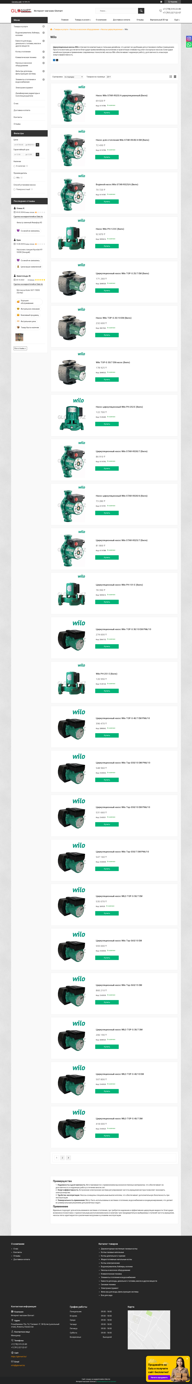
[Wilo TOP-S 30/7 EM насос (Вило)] (71, 370)
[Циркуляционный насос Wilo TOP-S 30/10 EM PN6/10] (71, 637)
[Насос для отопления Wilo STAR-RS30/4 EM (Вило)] (71, 148)
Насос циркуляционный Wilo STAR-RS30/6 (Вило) (121, 495)
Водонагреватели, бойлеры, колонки (28, 34)
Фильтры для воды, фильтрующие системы (26, 72)
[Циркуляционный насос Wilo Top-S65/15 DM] (71, 993)
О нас (16, 103)
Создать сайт (17, 2)
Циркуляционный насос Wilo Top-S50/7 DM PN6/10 (122, 851)
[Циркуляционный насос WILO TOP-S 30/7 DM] (71, 1038)
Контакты (18, 117)
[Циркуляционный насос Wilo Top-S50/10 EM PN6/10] (71, 815)
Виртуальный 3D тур (159, 20)
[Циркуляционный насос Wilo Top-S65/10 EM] (71, 949)
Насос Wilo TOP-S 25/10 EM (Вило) (114, 318)
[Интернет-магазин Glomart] (21, 11)
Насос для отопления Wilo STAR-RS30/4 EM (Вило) (122, 140)
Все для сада (106, 1295)
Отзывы (140, 20)
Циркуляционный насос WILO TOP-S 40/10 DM (120, 1074)
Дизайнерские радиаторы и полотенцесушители (28, 94)
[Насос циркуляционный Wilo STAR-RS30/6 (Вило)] (71, 504)
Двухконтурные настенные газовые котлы (119, 1249)
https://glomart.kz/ (19, 1357)
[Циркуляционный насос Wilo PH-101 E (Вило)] (71, 593)
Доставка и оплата (121, 20)
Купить (107, 113)
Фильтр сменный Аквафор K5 (29, 222)
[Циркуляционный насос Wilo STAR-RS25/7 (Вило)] (71, 548)
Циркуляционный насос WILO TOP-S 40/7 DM (119, 1118)
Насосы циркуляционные (112, 29)
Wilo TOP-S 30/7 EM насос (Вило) (113, 362)
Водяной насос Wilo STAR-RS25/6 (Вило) (117, 184)
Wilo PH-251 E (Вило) (106, 673)
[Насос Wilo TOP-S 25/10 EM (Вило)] (71, 326)
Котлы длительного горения (113, 1256)
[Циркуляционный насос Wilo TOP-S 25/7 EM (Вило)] (71, 281)
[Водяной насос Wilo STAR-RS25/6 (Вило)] (71, 193)
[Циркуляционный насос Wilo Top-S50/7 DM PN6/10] (71, 860)
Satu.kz (107, 1379)
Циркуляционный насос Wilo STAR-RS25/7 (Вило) (121, 540)
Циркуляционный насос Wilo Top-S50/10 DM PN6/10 (123, 762)
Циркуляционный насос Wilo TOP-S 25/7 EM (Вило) (122, 273)
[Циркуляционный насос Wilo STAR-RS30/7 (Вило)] (71, 459)
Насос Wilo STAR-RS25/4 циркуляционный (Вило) (121, 95)
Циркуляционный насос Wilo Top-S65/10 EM (119, 940)
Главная (64, 20)
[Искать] (141, 11)
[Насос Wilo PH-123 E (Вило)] (71, 237)
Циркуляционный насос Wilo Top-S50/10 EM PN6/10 (123, 807)
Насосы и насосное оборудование (84, 29)
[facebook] (54, 60)
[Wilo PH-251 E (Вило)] (71, 682)
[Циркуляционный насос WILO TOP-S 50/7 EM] (71, 904)
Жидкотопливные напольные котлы (116, 1259)
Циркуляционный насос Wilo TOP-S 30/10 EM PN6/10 (123, 629)
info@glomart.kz (18, 1365)
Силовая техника (108, 1284)
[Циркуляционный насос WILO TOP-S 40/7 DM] (71, 1127)
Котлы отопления (23, 52)
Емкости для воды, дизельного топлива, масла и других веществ (28, 43)
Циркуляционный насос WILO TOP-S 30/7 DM (119, 1029)
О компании (101, 20)
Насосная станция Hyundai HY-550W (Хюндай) (30, 251)
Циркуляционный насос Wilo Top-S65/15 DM (119, 985)
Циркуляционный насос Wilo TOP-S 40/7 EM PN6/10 (123, 718)
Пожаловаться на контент (106, 1381)
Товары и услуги (82, 20)
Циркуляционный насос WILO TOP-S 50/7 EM (119, 896)
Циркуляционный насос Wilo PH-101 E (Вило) (119, 584)
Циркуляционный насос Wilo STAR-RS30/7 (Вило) (121, 451)
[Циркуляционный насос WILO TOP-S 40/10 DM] (71, 1082)
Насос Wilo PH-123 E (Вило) (110, 229)
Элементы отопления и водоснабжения (26, 80)
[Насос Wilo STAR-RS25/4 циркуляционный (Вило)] (71, 104)
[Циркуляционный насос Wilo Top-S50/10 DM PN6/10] (71, 771)
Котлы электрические (110, 1263)
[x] (57, 60)
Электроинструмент (24, 88)
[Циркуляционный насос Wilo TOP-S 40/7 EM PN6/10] (71, 726)
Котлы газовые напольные (112, 1252)
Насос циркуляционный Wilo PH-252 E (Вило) (119, 407)
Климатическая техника (26, 57)
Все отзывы (19, 348)
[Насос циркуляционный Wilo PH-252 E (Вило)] (71, 415)
